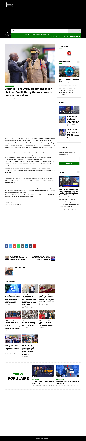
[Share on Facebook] (6, 246)
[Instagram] (59, 36)
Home (6, 39)
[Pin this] (34, 246)
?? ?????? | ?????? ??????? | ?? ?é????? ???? (43, 382)
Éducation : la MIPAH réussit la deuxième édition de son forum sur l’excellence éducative (46, 323)
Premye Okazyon (35, 379)
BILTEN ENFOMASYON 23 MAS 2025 (69, 80)
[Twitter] (54, 36)
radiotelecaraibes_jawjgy (39, 385)
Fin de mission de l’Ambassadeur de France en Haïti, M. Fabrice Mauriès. (18, 257)
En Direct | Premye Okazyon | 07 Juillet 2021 (67, 382)
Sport (41, 31)
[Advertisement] (56, 14)
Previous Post (8, 254)
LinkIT (49, 438)
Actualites (10, 39)
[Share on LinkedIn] (26, 246)
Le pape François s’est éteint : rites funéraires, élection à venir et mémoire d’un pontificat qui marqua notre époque (47, 298)
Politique (34, 31)
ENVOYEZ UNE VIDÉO (75, 36)
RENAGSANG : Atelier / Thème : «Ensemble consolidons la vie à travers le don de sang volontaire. (41, 258)
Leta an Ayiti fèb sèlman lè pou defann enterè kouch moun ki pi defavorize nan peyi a (73, 133)
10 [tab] (75, 209)
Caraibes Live (49, 31)
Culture (19, 31)
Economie (26, 31)
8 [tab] (72, 209)
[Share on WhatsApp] (18, 246)
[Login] (67, 36)
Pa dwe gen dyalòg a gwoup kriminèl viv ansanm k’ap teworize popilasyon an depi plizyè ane (73, 120)
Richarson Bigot (9, 98)
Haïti (13, 31)
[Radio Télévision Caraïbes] (9, 4)
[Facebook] (51, 36)
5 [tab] (68, 209)
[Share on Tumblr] (30, 246)
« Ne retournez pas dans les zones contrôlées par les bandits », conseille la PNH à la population (29, 323)
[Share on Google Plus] (14, 246)
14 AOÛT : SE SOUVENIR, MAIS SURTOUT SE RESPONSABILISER (38, 34)
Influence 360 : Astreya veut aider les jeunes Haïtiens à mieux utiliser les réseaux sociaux (12, 348)
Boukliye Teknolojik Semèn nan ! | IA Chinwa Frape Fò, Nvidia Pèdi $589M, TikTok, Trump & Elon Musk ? (68, 192)
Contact (59, 31)
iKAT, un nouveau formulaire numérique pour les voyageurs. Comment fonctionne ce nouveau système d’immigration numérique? (29, 350)
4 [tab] (67, 209)
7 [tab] (71, 209)
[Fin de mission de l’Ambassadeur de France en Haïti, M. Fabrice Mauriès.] (7, 258)
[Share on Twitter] (10, 246)
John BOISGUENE (63, 82)
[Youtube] (56, 36)
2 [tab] (64, 209)
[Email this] (22, 246)
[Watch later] (62, 36)
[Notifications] (64, 36)
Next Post (53, 254)
